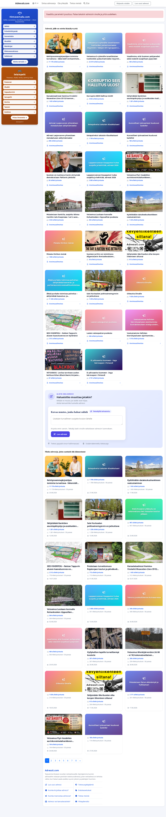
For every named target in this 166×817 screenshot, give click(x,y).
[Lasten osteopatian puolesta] (103, 327)
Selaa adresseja (49, 3)
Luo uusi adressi (142, 3)
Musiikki (19, 41)
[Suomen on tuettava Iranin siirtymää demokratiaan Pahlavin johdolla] (63, 169)
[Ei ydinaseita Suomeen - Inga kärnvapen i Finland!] (103, 367)
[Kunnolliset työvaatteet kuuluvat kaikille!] (144, 130)
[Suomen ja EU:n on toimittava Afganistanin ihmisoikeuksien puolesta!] (103, 248)
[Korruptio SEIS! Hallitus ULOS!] (103, 89)
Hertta (19, 102)
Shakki (19, 87)
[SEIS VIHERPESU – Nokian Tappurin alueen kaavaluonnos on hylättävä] (63, 328)
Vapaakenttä (19, 92)
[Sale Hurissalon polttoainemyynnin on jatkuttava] (103, 288)
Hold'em (19, 112)
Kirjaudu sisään (123, 3)
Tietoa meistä (75, 3)
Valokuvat (19, 56)
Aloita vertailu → (19, 62)
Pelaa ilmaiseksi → (20, 117)
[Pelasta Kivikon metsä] (63, 247)
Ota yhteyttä (63, 3)
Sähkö (19, 26)
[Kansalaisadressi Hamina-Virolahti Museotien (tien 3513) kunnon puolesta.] (63, 90)
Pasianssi (19, 82)
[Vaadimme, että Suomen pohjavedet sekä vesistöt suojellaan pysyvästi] (144, 51)
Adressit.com (22, 3)
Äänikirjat (19, 46)
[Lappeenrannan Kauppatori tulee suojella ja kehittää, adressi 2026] (103, 169)
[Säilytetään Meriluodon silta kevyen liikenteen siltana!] (144, 248)
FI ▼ (37, 3)
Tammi (19, 107)
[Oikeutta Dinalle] (144, 287)
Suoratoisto (19, 36)
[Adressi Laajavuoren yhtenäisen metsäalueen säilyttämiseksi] (63, 130)
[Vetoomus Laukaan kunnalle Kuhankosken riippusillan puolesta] (103, 209)
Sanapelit (19, 97)
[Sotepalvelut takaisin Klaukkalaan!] (103, 129)
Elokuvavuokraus (19, 51)
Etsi (87, 3)
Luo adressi (62, 434)
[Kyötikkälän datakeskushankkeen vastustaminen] (144, 209)
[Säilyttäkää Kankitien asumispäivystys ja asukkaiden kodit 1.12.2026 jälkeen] (144, 90)
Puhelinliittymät (19, 31)
